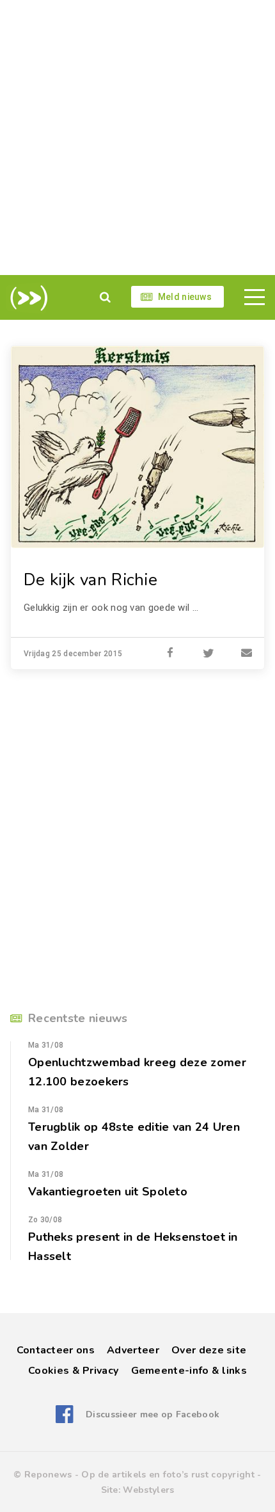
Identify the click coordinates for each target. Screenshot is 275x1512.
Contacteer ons (56, 1350)
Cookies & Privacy (73, 1371)
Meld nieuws (185, 297)
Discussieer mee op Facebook (152, 1414)
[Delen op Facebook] (170, 653)
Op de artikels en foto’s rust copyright (168, 1475)
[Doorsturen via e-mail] (247, 653)
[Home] (26, 298)
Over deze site (208, 1350)
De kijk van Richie (90, 580)
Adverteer (133, 1350)
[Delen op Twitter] (208, 653)
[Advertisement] (137, 137)
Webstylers (148, 1490)
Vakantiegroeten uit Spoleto (107, 1191)
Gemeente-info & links (189, 1371)
